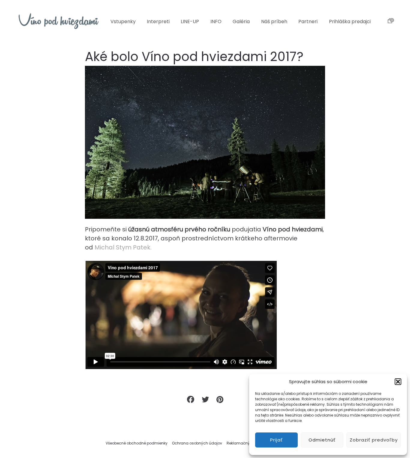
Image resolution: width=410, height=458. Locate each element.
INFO (216, 21)
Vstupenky (123, 21)
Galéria (241, 21)
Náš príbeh (274, 21)
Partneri (308, 21)
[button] (398, 382)
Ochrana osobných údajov (197, 443)
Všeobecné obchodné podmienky (136, 443)
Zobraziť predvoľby (374, 440)
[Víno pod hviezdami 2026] (58, 21)
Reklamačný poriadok (247, 443)
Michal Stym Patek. (123, 247)
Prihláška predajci (350, 21)
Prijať (276, 440)
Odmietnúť (322, 440)
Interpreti (158, 21)
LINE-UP (190, 21)
